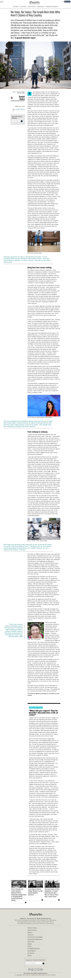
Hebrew (30, 944)
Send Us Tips (31, 941)
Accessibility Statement (34, 948)
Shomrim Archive (32, 930)
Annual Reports (32, 951)
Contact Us (30, 934)
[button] (2, 2)
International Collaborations (35, 939)
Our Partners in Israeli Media (35, 937)
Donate (29, 955)
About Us (30, 932)
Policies (29, 946)
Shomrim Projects (32, 928)
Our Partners (31, 953)
